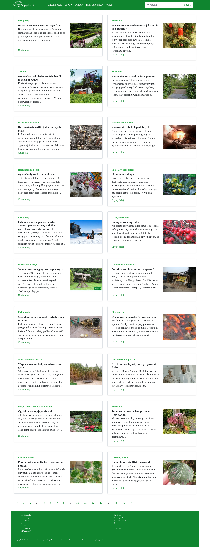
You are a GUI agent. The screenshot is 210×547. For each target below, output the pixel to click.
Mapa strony (119, 528)
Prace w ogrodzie (27, 518)
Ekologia (24, 523)
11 (85, 502)
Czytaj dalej (24, 50)
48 (116, 502)
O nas (116, 526)
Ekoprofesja (25, 528)
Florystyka (25, 520)
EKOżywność (26, 531)
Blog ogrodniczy (95, 4)
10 (77, 502)
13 (101, 502)
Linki (116, 523)
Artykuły (117, 515)
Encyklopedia (55, 4)
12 (93, 502)
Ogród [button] (78, 4)
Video (109, 4)
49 (124, 502)
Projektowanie (26, 526)
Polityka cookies (120, 520)
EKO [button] (67, 4)
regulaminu (104, 540)
